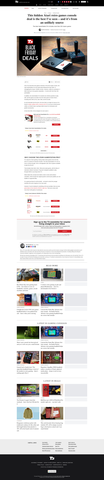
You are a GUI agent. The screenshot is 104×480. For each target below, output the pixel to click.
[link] (28, 118)
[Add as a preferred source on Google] (52, 471)
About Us (59, 462)
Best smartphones (59, 448)
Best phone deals (72, 444)
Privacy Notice (67, 234)
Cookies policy (48, 464)
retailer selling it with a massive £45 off (37, 104)
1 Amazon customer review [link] (34, 130)
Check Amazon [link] (55, 206)
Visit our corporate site (66, 476)
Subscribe (83, 1)
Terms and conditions (67, 462)
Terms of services (47, 234)
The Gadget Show (64, 8)
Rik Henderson (46, 29)
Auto (61, 4)
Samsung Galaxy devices (47, 446)
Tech (40, 4)
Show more (43, 150)
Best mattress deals (72, 446)
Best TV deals (71, 448)
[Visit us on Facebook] (58, 2)
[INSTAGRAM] (31, 246)
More (65, 4)
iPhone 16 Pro (45, 444)
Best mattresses (58, 450)
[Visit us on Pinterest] (62, 2)
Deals (33, 8)
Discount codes (71, 450)
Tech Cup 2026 (75, 8)
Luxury (56, 4)
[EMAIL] (35, 246)
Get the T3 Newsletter (42, 8)
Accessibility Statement (37, 462)
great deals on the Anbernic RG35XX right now (35, 188)
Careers (65, 464)
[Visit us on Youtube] (64, 2)
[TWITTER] (29, 246)
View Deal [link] (55, 135)
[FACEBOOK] (27, 246)
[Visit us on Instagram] (66, 2)
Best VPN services (46, 450)
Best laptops (58, 444)
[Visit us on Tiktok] (71, 2)
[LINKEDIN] (33, 246)
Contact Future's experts (50, 462)
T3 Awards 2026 (54, 8)
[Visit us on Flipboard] (68, 2)
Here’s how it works (66, 32)
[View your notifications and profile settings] (79, 2)
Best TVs (57, 446)
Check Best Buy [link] (55, 212)
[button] (42, 135)
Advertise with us (57, 464)
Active (44, 4)
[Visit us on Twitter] (60, 2)
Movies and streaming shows (48, 448)
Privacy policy (40, 464)
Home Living (50, 4)
